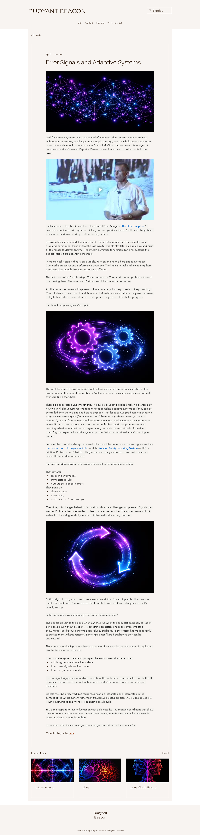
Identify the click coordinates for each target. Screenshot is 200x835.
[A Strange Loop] (52, 770)
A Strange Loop (44, 787)
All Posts (36, 35)
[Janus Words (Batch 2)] (147, 770)
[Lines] (100, 770)
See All (165, 753)
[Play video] (100, 189)
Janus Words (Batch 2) (143, 787)
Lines (85, 787)
